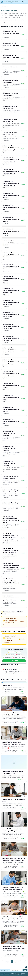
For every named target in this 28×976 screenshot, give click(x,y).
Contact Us (17, 973)
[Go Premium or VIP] (20, 2)
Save (25, 970)
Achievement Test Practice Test (11, 1)
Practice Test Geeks (5, 974)
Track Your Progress (5, 970)
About (12, 973)
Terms (23, 974)
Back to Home (6, 6)
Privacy (18, 974)
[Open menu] (25, 2)
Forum (15, 974)
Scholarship (22, 973)
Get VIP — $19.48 (14, 660)
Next (22, 961)
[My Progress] (23, 2)
